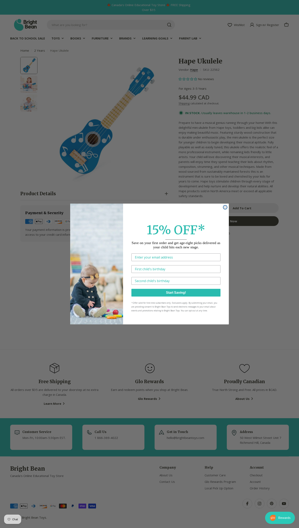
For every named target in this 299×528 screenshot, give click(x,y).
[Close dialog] (225, 207)
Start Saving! (176, 292)
